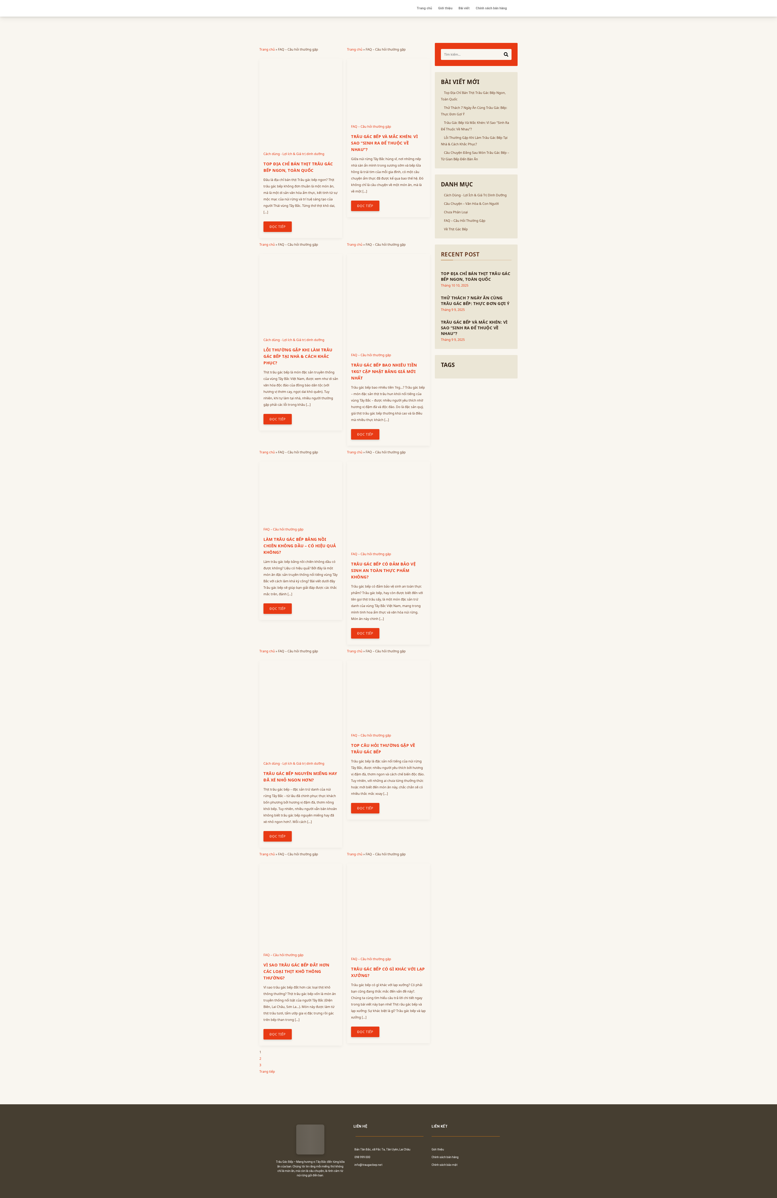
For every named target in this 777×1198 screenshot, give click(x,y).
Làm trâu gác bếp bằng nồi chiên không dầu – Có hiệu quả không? (299, 546)
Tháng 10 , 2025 (454, 285)
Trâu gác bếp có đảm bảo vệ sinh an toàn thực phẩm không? (383, 570)
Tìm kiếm (506, 54)
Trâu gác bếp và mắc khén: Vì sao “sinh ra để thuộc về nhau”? (384, 143)
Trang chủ (424, 8)
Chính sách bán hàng (491, 8)
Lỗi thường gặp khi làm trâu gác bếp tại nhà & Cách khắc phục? (297, 356)
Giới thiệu (445, 8)
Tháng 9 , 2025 (453, 309)
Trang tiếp (267, 1071)
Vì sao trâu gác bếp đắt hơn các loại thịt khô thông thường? (296, 971)
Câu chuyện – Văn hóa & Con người (471, 203)
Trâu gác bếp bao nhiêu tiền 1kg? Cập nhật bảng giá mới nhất (384, 371)
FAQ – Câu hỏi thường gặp (371, 126)
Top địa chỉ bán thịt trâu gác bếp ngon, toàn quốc (476, 276)
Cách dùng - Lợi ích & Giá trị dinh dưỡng (293, 154)
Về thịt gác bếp (456, 229)
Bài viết (464, 8)
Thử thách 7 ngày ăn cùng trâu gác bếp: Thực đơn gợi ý (475, 300)
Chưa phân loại (456, 212)
